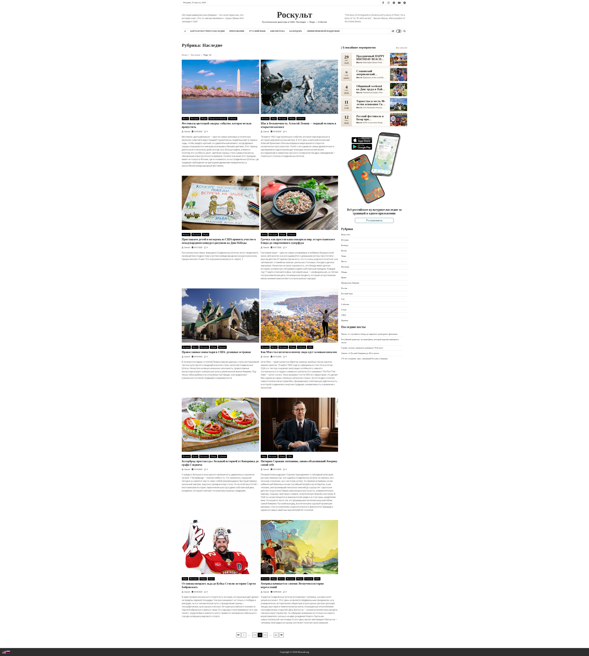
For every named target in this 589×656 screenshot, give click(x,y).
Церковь (222, 347)
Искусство (345, 234)
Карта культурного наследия (207, 31)
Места (185, 118)
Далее (281, 635)
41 (276, 635)
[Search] (404, 31)
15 (265, 635)
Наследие (194, 118)
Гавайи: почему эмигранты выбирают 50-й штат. (362, 348)
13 (254, 635)
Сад (343, 299)
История (265, 118)
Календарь (295, 31)
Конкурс (186, 234)
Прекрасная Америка (217, 118)
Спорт (211, 579)
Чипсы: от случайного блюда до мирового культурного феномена (369, 334)
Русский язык (257, 31)
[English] (4, 652)
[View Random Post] (393, 31)
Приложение (236, 31)
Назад (238, 635)
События (232, 118)
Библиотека (277, 31)
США (310, 347)
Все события (401, 48)
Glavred (187, 131)
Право (343, 277)
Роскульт (294, 14)
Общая (204, 118)
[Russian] (8, 652)
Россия (344, 288)
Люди (273, 118)
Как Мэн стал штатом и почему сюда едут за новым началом (299, 352)
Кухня (264, 234)
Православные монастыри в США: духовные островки (216, 352)
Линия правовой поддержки (323, 31)
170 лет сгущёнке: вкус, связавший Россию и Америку (364, 358)
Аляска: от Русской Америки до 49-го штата (360, 353)
